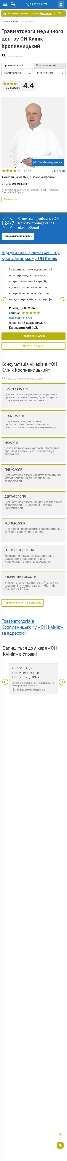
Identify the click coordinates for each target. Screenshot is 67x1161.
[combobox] (17, 73)
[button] (60, 1135)
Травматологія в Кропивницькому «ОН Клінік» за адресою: (32, 627)
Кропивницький (9, 21)
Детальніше (45, 13)
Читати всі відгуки (33, 336)
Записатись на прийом (18, 236)
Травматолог (11, 199)
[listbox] (17, 66)
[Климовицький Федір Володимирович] (33, 150)
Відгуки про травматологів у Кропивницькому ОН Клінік (30, 256)
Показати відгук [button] (20, 318)
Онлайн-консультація (50, 162)
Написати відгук (33, 345)
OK (59, 13)
